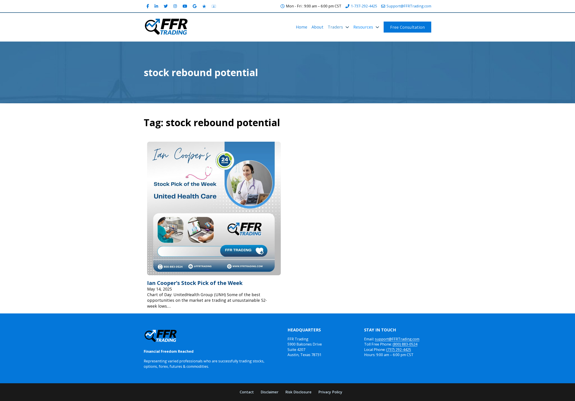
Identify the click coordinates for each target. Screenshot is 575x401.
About (317, 27)
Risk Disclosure (298, 392)
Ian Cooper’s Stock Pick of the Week (195, 282)
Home (301, 27)
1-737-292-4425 (364, 6)
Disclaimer (270, 392)
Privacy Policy (330, 392)
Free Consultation (407, 27)
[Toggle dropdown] (347, 27)
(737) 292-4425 (398, 349)
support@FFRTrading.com (397, 339)
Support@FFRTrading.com (409, 6)
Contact (247, 392)
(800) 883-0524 (405, 344)
